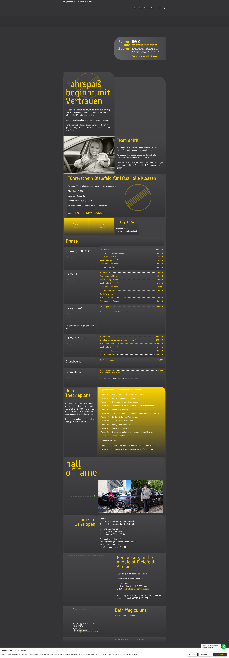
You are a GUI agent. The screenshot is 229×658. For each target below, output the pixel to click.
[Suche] (165, 8)
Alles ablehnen (205, 654)
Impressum (140, 639)
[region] (114, 653)
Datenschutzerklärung (122, 639)
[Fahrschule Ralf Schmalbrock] (80, 8)
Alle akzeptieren (219, 654)
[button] (68, 496)
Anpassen (192, 654)
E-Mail (72, 130)
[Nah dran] (227, 649)
